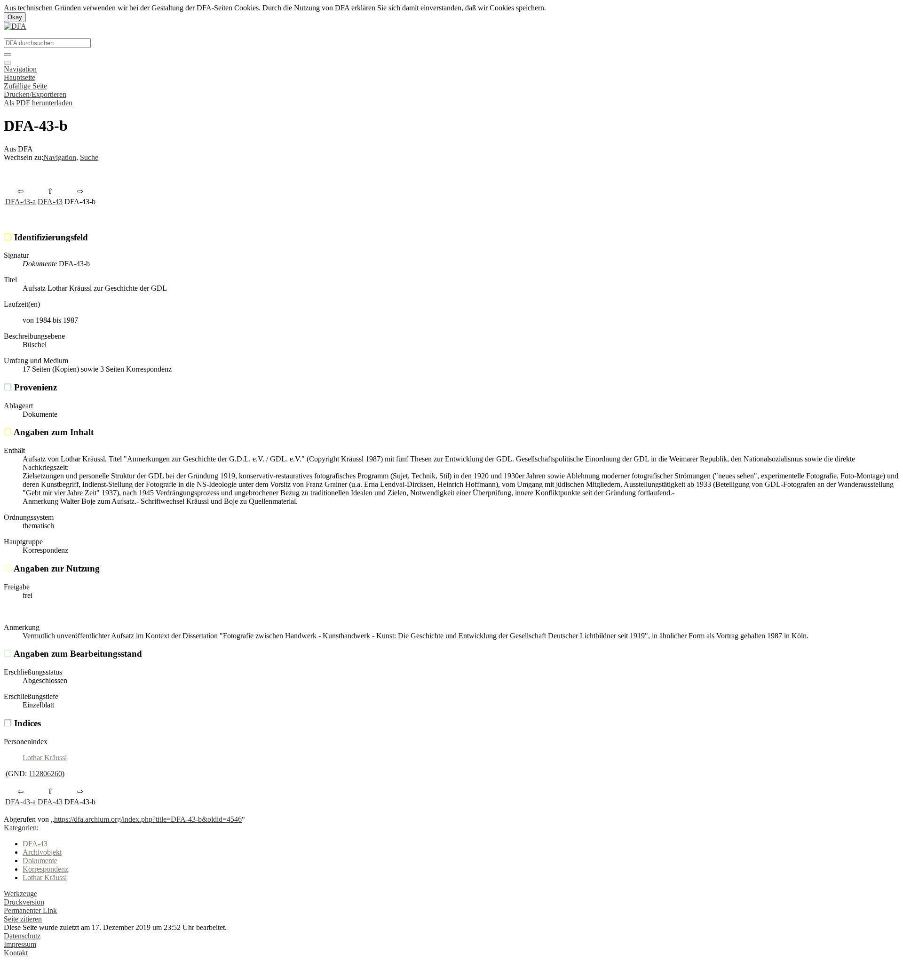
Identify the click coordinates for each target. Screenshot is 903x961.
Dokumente (40, 861)
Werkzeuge (20, 893)
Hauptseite (19, 77)
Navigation (20, 69)
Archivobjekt (42, 852)
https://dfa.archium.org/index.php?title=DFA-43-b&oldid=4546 (148, 819)
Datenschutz (22, 936)
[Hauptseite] (15, 26)
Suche (89, 157)
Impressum (20, 944)
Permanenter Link (30, 910)
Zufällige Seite (25, 86)
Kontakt (16, 953)
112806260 (45, 774)
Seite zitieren (23, 919)
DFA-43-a (20, 202)
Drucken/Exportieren (35, 94)
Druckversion (24, 902)
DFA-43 (50, 202)
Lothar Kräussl (45, 758)
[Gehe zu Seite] (7, 54)
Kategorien (20, 828)
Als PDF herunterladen (38, 103)
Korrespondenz (45, 869)
